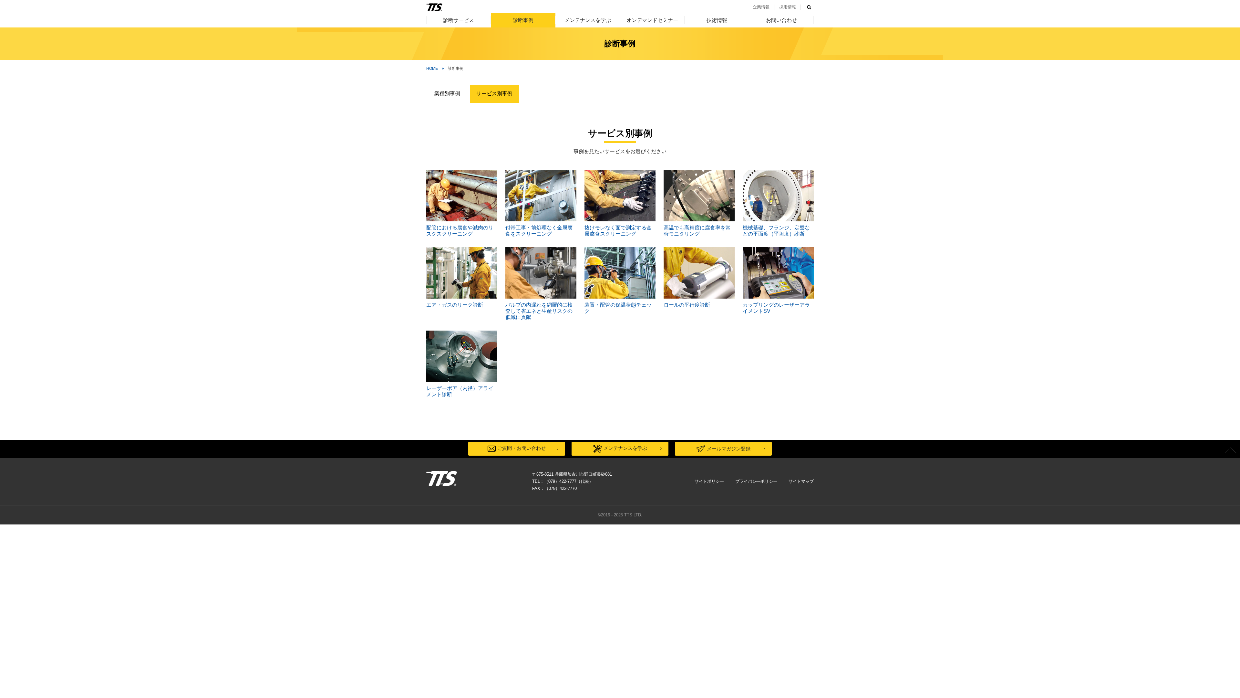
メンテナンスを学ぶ (587, 20)
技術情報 (717, 20)
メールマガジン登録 (728, 448)
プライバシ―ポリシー (756, 481)
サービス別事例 (494, 93)
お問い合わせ (781, 20)
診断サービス (458, 20)
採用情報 (787, 7)
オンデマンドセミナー (652, 20)
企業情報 (761, 7)
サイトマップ (801, 481)
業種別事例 (447, 93)
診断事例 (523, 20)
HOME (432, 68)
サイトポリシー (709, 481)
